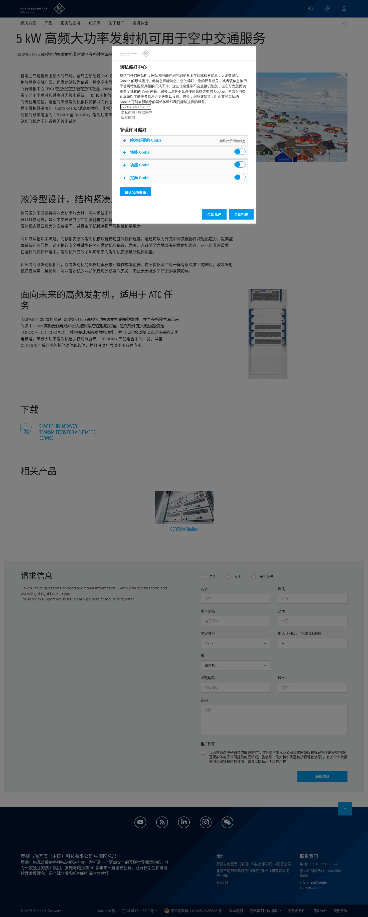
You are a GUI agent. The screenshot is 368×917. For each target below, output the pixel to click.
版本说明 (128, 117)
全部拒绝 (241, 214)
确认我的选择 (135, 192)
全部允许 (214, 214)
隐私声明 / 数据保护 (136, 112)
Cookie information (135, 107)
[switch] (240, 152)
